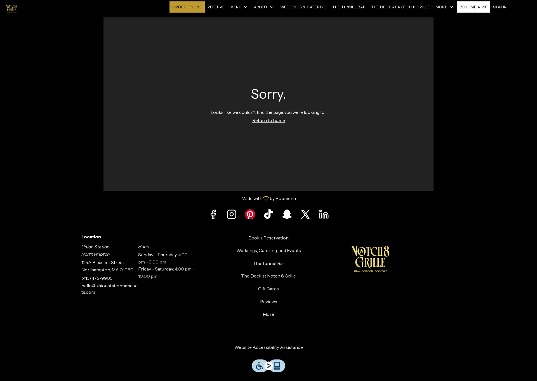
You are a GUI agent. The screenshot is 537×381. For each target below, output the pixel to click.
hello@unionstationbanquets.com (109, 289)
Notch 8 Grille (398, 258)
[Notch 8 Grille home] (29, 8)
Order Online (187, 7)
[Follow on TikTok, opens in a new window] (268, 216)
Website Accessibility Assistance (268, 347)
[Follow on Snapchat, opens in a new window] (287, 216)
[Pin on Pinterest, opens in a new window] (250, 216)
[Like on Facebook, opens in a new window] (213, 216)
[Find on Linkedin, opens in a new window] (324, 216)
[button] (239, 7)
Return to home (268, 120)
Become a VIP (473, 7)
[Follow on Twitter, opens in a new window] (305, 216)
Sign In (500, 7)
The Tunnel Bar (349, 7)
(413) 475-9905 (96, 278)
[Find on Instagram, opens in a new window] (232, 216)
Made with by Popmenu (150, 198)
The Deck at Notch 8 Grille (400, 7)
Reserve (216, 7)
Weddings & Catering (303, 7)
